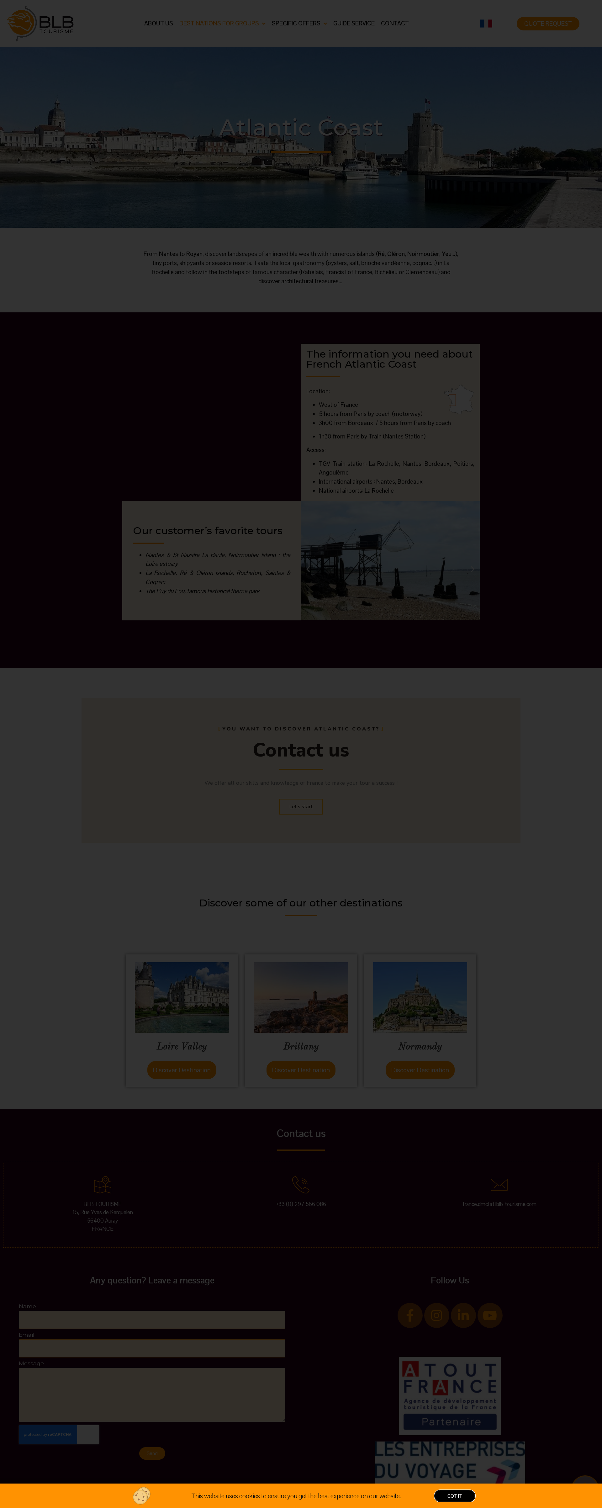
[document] (301, 754)
